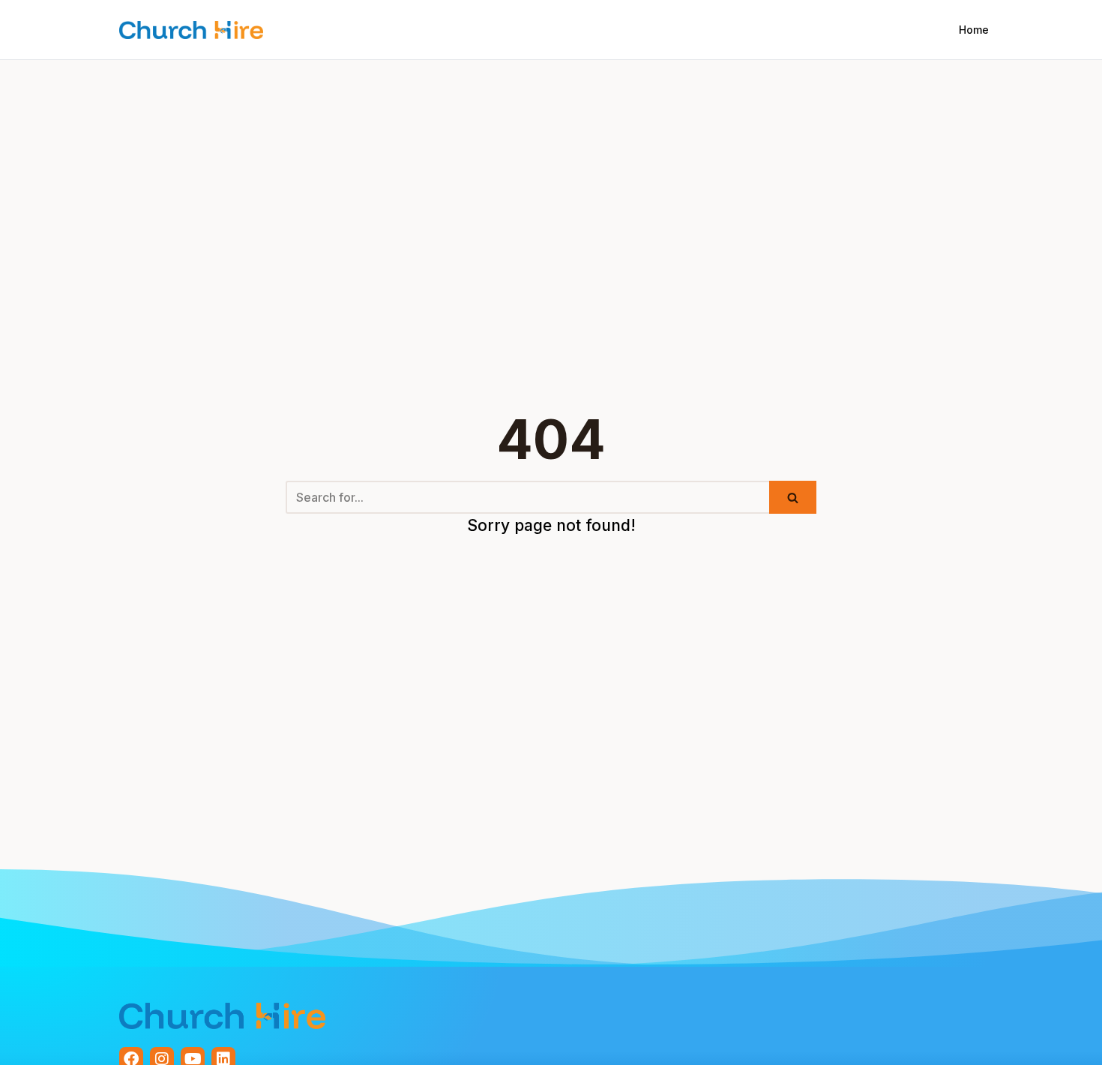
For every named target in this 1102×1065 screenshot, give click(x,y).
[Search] (792, 497)
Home (974, 29)
